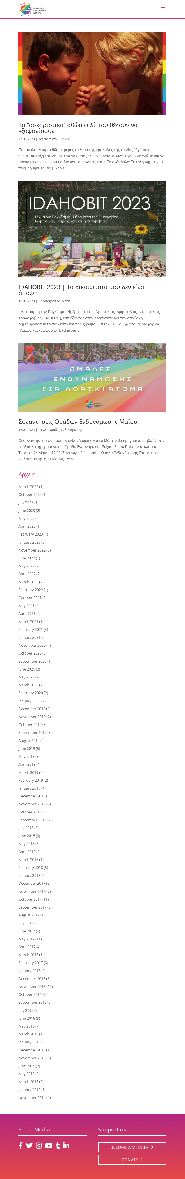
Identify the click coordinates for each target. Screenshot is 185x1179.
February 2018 (30, 867)
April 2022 (26, 573)
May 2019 (26, 756)
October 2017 (30, 899)
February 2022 (30, 589)
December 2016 (31, 978)
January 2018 (29, 875)
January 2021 (29, 637)
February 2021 (30, 629)
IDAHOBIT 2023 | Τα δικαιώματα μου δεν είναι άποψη (82, 290)
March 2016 (28, 1034)
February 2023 (30, 534)
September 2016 (32, 1002)
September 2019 (32, 732)
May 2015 (26, 1073)
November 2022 (32, 550)
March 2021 (28, 621)
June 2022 (26, 558)
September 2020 (32, 661)
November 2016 (32, 986)
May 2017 (26, 938)
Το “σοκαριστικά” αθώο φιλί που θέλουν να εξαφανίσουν (78, 128)
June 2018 (26, 835)
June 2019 (26, 748)
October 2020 (30, 653)
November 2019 (32, 716)
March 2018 (28, 859)
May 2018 (26, 843)
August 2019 (28, 740)
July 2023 (25, 502)
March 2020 (28, 684)
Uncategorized (49, 301)
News (64, 139)
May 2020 (26, 677)
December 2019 (31, 708)
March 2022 (28, 581)
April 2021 (26, 613)
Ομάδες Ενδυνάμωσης (65, 430)
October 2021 (30, 597)
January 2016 (29, 1041)
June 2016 (26, 1018)
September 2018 (32, 819)
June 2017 (26, 931)
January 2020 (29, 700)
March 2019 (28, 772)
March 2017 (28, 954)
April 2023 (26, 526)
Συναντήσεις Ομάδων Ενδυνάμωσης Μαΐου (77, 421)
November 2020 (32, 645)
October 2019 (30, 724)
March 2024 (28, 486)
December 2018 (31, 796)
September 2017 (32, 907)
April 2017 (26, 946)
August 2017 (28, 915)
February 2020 (30, 692)
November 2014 (32, 1097)
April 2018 (26, 851)
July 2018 (25, 827)
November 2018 (32, 803)
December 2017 (31, 883)
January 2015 (29, 1089)
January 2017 (29, 970)
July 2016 (25, 1010)
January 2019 (29, 788)
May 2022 (26, 565)
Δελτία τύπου (48, 139)
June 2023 (26, 510)
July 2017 (25, 922)
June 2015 (26, 1065)
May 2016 (26, 1026)
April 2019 (26, 764)
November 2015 (32, 1057)
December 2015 (31, 1050)
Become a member (130, 1147)
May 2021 (26, 605)
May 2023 (26, 518)
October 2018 (30, 812)
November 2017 (32, 891)
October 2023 (30, 494)
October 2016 (30, 994)
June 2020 (26, 669)
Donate (130, 1159)
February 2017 (30, 962)
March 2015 (28, 1081)
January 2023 (29, 542)
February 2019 (30, 780)
